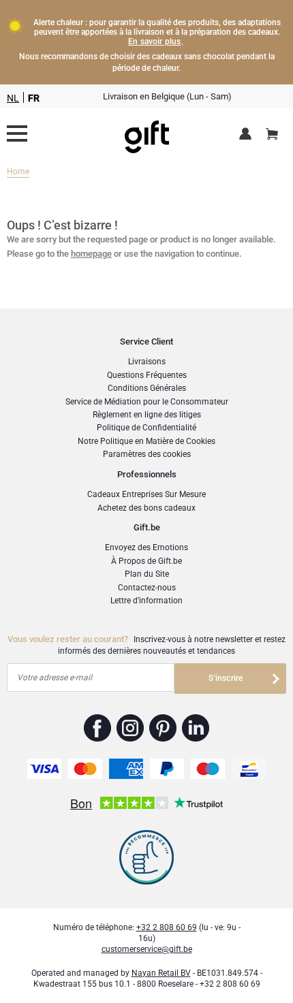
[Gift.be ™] (147, 133)
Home (18, 171)
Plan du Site (147, 574)
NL (13, 98)
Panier (271, 135)
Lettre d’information (146, 600)
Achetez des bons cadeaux (146, 508)
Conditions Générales (147, 388)
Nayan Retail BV (161, 973)
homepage (91, 254)
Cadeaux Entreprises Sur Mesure (146, 494)
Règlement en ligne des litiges (147, 414)
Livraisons (147, 361)
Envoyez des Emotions (146, 547)
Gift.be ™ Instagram (130, 728)
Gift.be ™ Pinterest (163, 728)
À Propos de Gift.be (146, 561)
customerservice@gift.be (147, 949)
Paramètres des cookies (147, 454)
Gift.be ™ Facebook (98, 728)
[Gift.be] (17, 133)
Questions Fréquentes (147, 375)
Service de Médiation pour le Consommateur (146, 402)
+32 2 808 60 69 (166, 927)
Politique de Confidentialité (146, 427)
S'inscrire (226, 678)
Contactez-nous (147, 587)
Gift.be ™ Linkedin (195, 728)
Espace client (248, 135)
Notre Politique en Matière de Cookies (146, 441)
